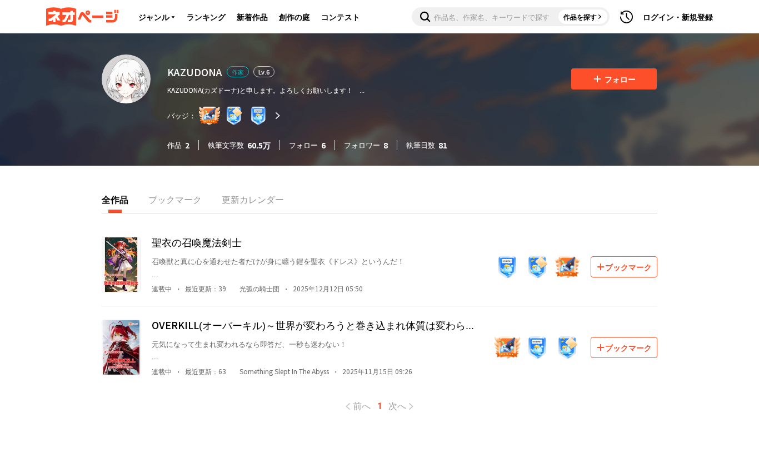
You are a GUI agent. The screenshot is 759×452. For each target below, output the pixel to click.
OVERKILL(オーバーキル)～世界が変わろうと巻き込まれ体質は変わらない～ (314, 324)
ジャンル (153, 17)
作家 (238, 71)
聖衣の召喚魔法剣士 (197, 242)
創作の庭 (294, 16)
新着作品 (252, 16)
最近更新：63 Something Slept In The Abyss (257, 371)
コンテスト (340, 16)
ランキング (206, 16)
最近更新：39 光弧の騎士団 (232, 288)
